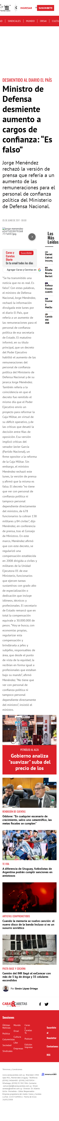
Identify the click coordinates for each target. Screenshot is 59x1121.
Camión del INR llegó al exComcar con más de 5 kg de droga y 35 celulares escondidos (26, 976)
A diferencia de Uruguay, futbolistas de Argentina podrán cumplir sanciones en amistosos (27, 872)
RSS (48, 1054)
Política (6, 1033)
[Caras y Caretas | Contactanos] (53, 1004)
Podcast (28, 1038)
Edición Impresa (28, 1046)
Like (16, 1042)
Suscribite (26, 253)
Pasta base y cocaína (14, 968)
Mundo (30, 21)
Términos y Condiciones (12, 1069)
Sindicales (14, 21)
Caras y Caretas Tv (28, 1029)
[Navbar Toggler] (9, 8)
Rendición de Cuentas (14, 811)
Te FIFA (5, 864)
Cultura (17, 1036)
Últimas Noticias (6, 1026)
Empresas (18, 1048)
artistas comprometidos (16, 916)
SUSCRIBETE (45, 8)
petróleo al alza (29, 750)
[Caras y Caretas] (14, 1006)
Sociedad (6, 1045)
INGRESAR (26, 8)
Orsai (43, 21)
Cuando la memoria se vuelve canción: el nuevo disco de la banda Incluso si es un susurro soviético (28, 924)
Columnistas (8, 1039)
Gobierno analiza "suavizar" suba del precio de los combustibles (29, 765)
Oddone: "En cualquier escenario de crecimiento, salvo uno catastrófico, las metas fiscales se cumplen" (27, 819)
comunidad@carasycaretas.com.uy (17, 1086)
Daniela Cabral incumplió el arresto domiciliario (52, 262)
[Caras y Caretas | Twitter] (46, 1004)
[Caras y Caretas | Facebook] (40, 1004)
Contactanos (52, 1046)
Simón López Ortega (26, 988)
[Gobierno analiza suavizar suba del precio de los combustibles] (29, 730)
